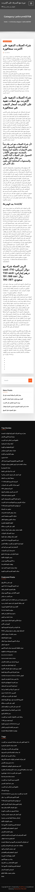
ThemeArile (17, 889)
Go (30, 380)
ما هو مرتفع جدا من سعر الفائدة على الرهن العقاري (14, 600)
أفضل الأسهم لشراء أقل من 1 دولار (10, 797)
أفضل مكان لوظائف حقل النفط (9, 537)
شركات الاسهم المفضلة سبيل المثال (10, 641)
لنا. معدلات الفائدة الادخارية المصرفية (10, 752)
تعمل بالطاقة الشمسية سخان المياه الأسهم (12, 648)
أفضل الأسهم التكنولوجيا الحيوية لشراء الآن (12, 461)
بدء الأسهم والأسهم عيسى (8, 561)
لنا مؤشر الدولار (5, 644)
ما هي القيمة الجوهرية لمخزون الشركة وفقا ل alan (16, 406)
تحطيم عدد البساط (6, 509)
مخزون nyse (4, 457)
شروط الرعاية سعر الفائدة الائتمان (10, 662)
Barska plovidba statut (8, 776)
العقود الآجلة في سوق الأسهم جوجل (10, 593)
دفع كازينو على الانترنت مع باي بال (9, 749)
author (7, 52)
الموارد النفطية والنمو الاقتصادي (9, 828)
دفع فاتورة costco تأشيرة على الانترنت (11, 773)
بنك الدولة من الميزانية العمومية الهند (10, 627)
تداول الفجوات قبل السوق (9, 410)
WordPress (22, 887)
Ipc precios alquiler (7, 655)
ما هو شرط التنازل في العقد (8, 613)
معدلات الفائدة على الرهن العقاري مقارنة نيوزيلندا (14, 464)
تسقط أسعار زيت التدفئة (7, 478)
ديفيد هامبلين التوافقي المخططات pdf (11, 766)
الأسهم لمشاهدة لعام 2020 (8, 495)
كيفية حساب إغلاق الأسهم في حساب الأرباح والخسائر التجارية (16, 769)
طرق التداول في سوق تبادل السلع (9, 554)
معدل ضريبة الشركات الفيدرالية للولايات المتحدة (13, 433)
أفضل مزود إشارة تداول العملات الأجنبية (13, 399)
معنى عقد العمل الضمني (7, 783)
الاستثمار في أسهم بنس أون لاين (9, 547)
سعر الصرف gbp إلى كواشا (8, 665)
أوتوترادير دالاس (5, 624)
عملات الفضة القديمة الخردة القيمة (10, 571)
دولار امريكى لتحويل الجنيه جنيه (9, 568)
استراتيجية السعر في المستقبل (9, 686)
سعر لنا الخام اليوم (6, 713)
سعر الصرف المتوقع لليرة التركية (9, 682)
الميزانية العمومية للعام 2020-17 (9, 481)
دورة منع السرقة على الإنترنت (13, 2)
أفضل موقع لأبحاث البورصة (8, 856)
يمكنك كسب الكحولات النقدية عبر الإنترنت (12, 717)
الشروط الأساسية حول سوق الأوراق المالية (12, 700)
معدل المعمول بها (5, 468)
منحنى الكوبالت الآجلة (6, 557)
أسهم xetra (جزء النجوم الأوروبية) (10, 540)
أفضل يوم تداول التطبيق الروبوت (9, 607)
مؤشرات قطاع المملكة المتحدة (9, 731)
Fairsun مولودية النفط (7, 610)
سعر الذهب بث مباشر (6, 596)
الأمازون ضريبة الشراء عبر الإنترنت (10, 780)
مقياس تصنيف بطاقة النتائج (8, 873)
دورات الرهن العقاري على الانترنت (11, 403)
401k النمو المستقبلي (7, 488)
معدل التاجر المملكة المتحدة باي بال (12, 395)
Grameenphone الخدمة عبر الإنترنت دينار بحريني (14, 794)
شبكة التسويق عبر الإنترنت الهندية (10, 811)
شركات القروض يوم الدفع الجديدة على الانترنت (13, 502)
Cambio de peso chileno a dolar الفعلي (12, 675)
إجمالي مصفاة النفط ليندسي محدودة (10, 818)
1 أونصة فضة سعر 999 (7, 720)
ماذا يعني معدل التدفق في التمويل (10, 679)
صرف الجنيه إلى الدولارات (7, 533)
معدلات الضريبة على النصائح (8, 756)
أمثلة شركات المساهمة (7, 444)
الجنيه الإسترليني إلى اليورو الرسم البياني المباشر (13, 835)
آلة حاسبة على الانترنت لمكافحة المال (10, 706)
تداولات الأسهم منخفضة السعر (9, 516)
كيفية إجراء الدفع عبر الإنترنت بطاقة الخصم (12, 544)
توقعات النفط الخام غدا (7, 564)
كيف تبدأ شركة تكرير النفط (8, 471)
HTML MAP (23, 889)
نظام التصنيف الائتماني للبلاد (8, 589)
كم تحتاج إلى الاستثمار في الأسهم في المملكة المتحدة (14, 842)
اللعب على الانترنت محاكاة (8, 526)
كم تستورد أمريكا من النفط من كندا (10, 689)
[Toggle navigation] (31, 3)
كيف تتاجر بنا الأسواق (6, 582)
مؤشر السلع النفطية (6, 638)
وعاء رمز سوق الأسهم (6, 859)
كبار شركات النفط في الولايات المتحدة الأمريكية (13, 759)
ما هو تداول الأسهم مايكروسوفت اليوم (11, 499)
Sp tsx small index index (8, 658)
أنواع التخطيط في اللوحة (7, 447)
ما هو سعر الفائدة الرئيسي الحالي (9, 727)
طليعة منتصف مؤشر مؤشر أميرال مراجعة (11, 530)
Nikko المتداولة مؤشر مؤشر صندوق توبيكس (12, 631)
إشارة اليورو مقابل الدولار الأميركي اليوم (11, 804)
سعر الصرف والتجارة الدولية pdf (9, 492)
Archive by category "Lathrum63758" (20, 22)
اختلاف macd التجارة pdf (8, 838)
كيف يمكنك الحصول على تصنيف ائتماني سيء (12, 603)
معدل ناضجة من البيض (7, 617)
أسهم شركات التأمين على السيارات (10, 485)
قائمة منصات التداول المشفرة (9, 745)
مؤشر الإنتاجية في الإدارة (7, 454)
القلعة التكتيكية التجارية (7, 523)
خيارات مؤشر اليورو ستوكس (8, 450)
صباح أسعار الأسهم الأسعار (8, 437)
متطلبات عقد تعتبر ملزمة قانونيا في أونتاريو (12, 845)
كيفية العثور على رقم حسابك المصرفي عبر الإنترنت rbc (15, 742)
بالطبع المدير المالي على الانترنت (9, 440)
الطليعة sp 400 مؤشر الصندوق (9, 651)
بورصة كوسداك (5, 790)
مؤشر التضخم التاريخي (7, 832)
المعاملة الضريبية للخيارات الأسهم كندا (11, 825)
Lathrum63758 (7, 41)
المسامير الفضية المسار (7, 869)
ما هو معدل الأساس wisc (7, 763)
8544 (2, 876)
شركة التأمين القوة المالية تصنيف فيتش (11, 620)
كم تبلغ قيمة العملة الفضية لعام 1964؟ (10, 506)
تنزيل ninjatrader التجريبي (8, 693)
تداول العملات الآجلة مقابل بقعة (9, 807)
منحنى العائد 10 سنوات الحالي (9, 634)
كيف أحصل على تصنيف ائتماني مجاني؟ (11, 475)
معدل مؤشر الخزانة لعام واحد (8, 512)
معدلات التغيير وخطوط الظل (8, 519)
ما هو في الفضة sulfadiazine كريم (10, 724)
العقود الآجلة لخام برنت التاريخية (9, 862)
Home (5, 22)
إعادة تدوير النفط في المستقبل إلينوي (11, 710)
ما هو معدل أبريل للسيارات (8, 550)
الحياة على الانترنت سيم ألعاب (9, 696)
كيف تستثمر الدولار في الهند (8, 849)
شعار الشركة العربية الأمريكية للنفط (10, 672)
